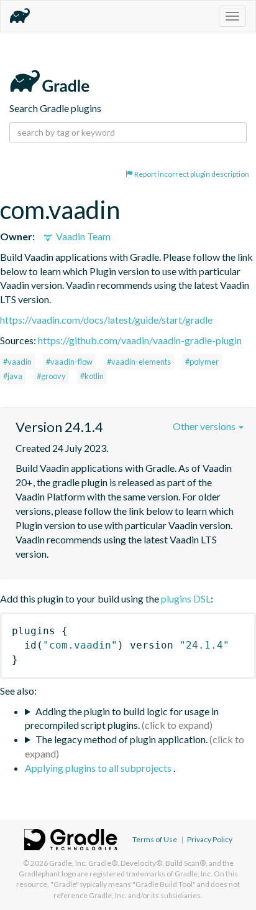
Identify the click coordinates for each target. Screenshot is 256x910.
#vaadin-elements (139, 362)
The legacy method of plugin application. (121, 739)
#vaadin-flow (69, 362)
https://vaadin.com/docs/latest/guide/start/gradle (106, 320)
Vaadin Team (82, 236)
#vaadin (17, 362)
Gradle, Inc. (68, 863)
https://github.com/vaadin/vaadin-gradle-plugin (140, 340)
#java (12, 376)
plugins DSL (186, 598)
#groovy (51, 376)
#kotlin (92, 376)
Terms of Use (154, 839)
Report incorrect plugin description (191, 174)
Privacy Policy (209, 839)
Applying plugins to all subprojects (99, 768)
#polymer (202, 362)
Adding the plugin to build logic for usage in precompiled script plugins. (122, 718)
